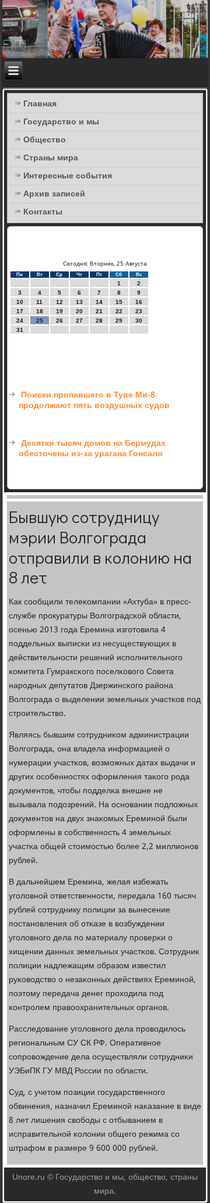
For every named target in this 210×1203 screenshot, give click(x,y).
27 (79, 320)
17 (19, 311)
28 (99, 320)
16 (138, 302)
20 (79, 311)
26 (59, 320)
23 (138, 311)
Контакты (42, 212)
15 (119, 302)
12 (59, 302)
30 (138, 320)
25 (39, 320)
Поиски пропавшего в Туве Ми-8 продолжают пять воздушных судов (94, 400)
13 (79, 302)
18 (39, 311)
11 (39, 302)
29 (119, 320)
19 (59, 311)
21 (99, 311)
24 (19, 320)
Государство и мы (61, 122)
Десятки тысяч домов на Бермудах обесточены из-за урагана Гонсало (92, 448)
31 (19, 330)
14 (99, 302)
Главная (40, 104)
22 (119, 311)
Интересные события (67, 176)
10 (19, 302)
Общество (44, 140)
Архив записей (54, 194)
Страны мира (50, 158)
